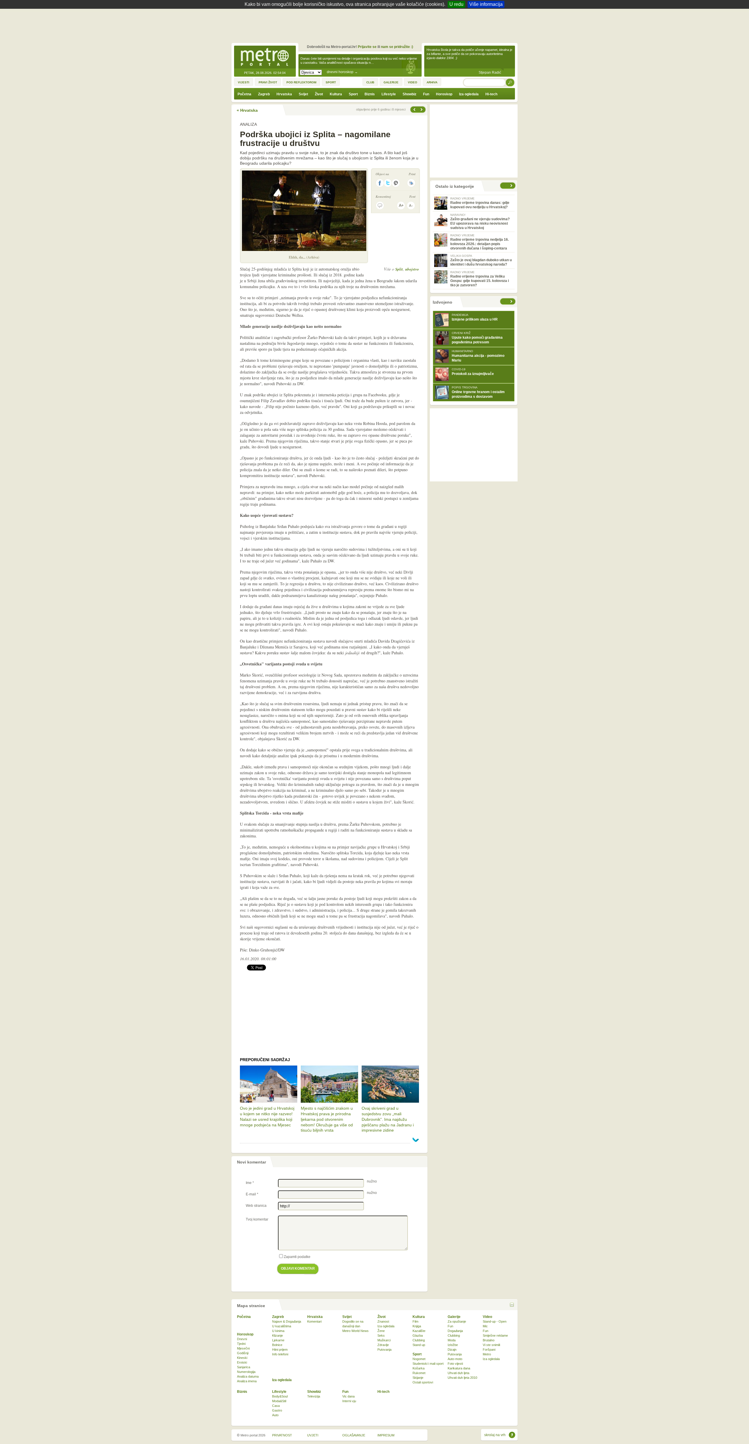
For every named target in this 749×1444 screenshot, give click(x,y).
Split (399, 269)
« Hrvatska (247, 110)
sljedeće (512, 301)
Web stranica (256, 1206)
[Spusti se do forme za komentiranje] (380, 205)
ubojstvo (412, 269)
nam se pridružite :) (397, 47)
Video (487, 1317)
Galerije (454, 1317)
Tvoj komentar (257, 1219)
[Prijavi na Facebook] (380, 183)
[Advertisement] (375, 25)
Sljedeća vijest (414, 109)
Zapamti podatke (297, 1257)
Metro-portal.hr (265, 57)
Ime (250, 1183)
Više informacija (486, 4)
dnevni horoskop (342, 72)
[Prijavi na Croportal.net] (396, 183)
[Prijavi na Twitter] (388, 183)
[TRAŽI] (510, 82)
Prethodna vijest (422, 109)
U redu (456, 4)
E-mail (252, 1194)
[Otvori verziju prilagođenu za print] (411, 183)
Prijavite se (367, 47)
